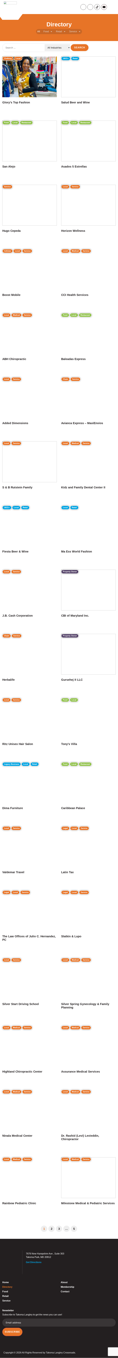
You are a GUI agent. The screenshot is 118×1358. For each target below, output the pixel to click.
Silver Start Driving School (20, 1004)
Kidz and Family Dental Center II (83, 487)
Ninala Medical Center (17, 1135)
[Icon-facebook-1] (83, 7)
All (38, 31)
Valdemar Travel (13, 872)
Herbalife (8, 679)
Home (5, 1282)
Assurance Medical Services (80, 1071)
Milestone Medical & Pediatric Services (88, 1203)
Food (46, 31)
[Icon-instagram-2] (90, 7)
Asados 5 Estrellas (74, 166)
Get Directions (33, 1262)
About (64, 1282)
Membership (67, 1287)
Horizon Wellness (73, 230)
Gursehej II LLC (72, 679)
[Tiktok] (97, 7)
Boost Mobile (11, 294)
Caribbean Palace (73, 808)
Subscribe (12, 1332)
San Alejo (8, 166)
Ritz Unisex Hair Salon (17, 744)
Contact (65, 1291)
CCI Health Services (74, 294)
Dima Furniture (12, 808)
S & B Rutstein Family (17, 487)
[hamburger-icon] (112, 7)
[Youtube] (104, 7)
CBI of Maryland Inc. (75, 615)
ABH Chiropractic (14, 359)
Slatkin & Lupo (71, 936)
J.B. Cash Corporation (17, 615)
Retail (59, 31)
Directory (7, 1287)
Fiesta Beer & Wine (15, 551)
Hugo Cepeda (11, 230)
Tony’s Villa (69, 744)
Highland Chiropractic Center (22, 1071)
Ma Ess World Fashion (76, 551)
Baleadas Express (73, 359)
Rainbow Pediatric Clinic (19, 1203)
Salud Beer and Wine (75, 102)
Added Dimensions (15, 423)
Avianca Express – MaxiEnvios (82, 423)
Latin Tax (67, 872)
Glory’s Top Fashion (16, 102)
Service (73, 31)
